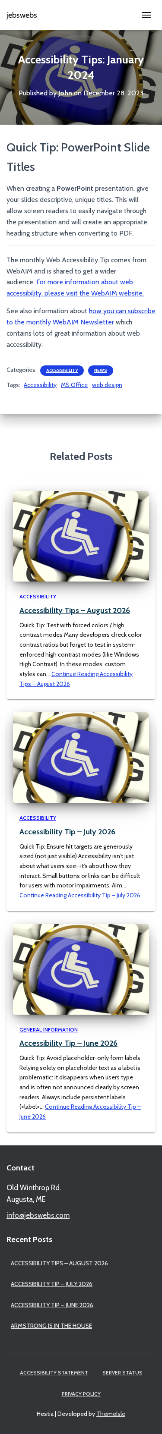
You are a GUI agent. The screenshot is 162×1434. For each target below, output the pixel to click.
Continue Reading (79, 895)
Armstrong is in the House (51, 1326)
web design (107, 385)
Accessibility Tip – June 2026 (68, 1043)
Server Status (122, 1372)
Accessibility (62, 370)
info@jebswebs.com (38, 1215)
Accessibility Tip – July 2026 (67, 831)
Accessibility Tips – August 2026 (74, 610)
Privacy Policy (81, 1393)
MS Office (74, 385)
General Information (48, 1029)
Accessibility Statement (54, 1372)
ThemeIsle (110, 1414)
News (100, 370)
